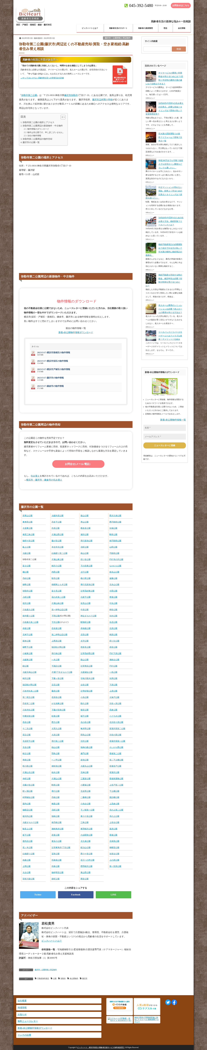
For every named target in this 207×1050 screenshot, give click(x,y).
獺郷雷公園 (114, 847)
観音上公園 (27, 829)
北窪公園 (84, 634)
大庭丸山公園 (86, 766)
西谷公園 (84, 879)
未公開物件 (74, 978)
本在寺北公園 (57, 547)
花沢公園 (26, 603)
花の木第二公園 (58, 597)
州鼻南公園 (56, 860)
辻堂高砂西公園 (87, 653)
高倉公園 (113, 710)
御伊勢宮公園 (57, 872)
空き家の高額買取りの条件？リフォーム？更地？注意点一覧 (170, 137)
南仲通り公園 (28, 616)
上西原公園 (56, 641)
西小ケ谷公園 (86, 854)
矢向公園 (113, 616)
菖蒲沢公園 (114, 772)
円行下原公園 (115, 653)
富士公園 (26, 566)
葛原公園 (113, 829)
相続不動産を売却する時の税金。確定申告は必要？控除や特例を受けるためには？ (164, 280)
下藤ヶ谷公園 (57, 678)
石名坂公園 (56, 628)
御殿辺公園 (27, 810)
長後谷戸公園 (115, 766)
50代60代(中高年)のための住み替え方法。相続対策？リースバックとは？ (170, 221)
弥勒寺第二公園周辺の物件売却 (37, 139)
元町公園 (55, 810)
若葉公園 (55, 835)
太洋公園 (84, 641)
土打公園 (84, 572)
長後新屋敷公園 (116, 778)
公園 (54, 978)
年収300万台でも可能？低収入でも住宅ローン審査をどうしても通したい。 (170, 164)
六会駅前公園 (86, 835)
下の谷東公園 (86, 566)
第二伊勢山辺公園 (59, 634)
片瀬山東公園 (57, 559)
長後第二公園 (115, 753)
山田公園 (113, 547)
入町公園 (26, 597)
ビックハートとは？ (90, 28)
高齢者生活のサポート (118, 28)
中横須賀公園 (28, 716)
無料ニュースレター (28, 1021)
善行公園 (55, 791)
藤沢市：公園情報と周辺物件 (118, 38)
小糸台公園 (85, 804)
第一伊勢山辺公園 (59, 609)
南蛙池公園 (56, 766)
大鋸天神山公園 (29, 672)
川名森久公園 (28, 609)
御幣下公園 (27, 647)
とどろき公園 (115, 716)
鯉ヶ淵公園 (27, 791)
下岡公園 (55, 616)
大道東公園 (27, 528)
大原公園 (55, 735)
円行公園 (113, 666)
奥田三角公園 (28, 534)
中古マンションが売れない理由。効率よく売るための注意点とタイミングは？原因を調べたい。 (164, 192)
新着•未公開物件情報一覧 (173, 420)
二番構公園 (85, 797)
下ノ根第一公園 (87, 810)
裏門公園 (84, 753)
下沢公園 (55, 622)
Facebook (75, 894)
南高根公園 (56, 822)
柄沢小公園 (56, 566)
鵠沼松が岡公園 (58, 647)
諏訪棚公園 (114, 797)
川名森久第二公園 (30, 622)
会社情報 (181, 28)
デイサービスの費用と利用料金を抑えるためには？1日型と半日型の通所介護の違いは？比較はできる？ (164, 78)
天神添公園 (114, 841)
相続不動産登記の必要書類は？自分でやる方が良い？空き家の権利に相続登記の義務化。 (164, 249)
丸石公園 (113, 622)
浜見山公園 (85, 603)
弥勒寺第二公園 (29, 95)
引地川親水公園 (87, 678)
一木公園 (55, 659)
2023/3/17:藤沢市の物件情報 (50, 378)
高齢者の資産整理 (145, 28)
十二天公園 (27, 728)
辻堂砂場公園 (86, 691)
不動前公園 (114, 553)
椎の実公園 (85, 578)
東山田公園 (85, 872)
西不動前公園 (115, 522)
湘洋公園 (84, 534)
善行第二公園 (57, 741)
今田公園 (113, 591)
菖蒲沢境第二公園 (117, 728)
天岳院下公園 (28, 741)
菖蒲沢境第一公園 (117, 741)
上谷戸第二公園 (116, 785)
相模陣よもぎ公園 (59, 584)
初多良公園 (85, 647)
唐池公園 (84, 760)
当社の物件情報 (34, 135)
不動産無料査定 (43, 978)
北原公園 (113, 628)
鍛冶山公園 (85, 847)
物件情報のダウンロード (38, 129)
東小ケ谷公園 (86, 816)
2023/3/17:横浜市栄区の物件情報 (52, 361)
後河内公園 (27, 816)
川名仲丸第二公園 (30, 691)
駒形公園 (55, 785)
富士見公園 (56, 591)
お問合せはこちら (180, 5)
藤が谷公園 (56, 541)
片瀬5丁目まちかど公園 (62, 672)
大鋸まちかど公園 (30, 822)
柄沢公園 (26, 678)
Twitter (37, 894)
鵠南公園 (55, 816)
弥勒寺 (63, 978)
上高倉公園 (114, 804)
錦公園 (25, 666)
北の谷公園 (85, 722)
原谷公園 (113, 647)
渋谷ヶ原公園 (115, 703)
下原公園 (113, 685)
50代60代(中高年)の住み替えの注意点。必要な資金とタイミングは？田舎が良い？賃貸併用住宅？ (164, 108)
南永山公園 (114, 572)
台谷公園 (84, 685)
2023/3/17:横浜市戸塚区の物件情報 (53, 369)
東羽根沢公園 (86, 829)
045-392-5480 (141, 5)
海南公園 (26, 760)
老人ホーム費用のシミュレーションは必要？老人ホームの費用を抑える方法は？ (170, 309)
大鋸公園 (26, 553)
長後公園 (113, 835)
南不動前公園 (115, 541)
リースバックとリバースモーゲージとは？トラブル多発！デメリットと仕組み (170, 335)
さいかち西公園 (116, 747)
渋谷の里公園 (115, 735)
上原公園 (113, 691)
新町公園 (55, 879)
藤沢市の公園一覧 (31, 142)
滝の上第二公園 (116, 810)
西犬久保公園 (115, 515)
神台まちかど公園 (88, 616)
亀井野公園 (85, 728)
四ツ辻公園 (114, 641)
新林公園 (26, 641)
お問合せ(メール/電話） (78, 464)
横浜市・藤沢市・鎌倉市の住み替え (44, 480)
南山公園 (84, 553)
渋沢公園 (84, 741)
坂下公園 (26, 835)
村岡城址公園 (28, 797)
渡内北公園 (27, 841)
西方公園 (55, 722)
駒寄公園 (113, 534)
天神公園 (84, 772)
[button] (61, 118)
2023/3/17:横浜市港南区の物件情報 (53, 352)
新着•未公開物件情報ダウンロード (75, 332)
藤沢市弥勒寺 (71, 95)
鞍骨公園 (55, 578)
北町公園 (84, 547)
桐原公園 (113, 634)
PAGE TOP (200, 1016)
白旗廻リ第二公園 (59, 553)
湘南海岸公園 (57, 829)
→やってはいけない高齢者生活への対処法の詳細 (42, 78)
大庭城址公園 (86, 672)
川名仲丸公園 (28, 710)
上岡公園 (26, 866)
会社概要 (22, 1000)
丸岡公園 (113, 678)
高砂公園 (26, 578)
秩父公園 (26, 753)
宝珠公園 (55, 854)
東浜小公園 (56, 841)
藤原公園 (55, 691)
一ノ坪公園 (56, 760)
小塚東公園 (27, 653)
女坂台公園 (114, 854)
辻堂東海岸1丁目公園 (61, 847)
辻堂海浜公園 (86, 666)
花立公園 (26, 735)
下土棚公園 (114, 791)
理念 (165, 28)
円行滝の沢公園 (116, 559)
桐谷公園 (113, 609)
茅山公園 (84, 522)
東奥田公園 (27, 522)
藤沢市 (84, 978)
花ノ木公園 (27, 847)
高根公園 (55, 797)
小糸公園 (84, 697)
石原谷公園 (56, 697)
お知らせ (22, 1014)
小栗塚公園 (85, 785)
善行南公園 (56, 653)
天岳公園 (26, 747)
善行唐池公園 (86, 541)
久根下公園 (85, 597)
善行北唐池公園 (87, 584)
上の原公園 (114, 860)
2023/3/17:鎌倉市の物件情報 (50, 386)
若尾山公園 (27, 515)
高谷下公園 (56, 522)
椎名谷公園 (85, 528)
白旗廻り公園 (28, 854)
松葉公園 (55, 716)
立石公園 (55, 685)
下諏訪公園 (56, 666)
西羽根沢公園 (86, 866)
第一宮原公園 (115, 866)
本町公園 (26, 778)
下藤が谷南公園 (58, 710)
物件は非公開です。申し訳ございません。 (46, 132)
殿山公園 (84, 659)
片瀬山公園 (56, 778)
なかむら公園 (115, 566)
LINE (113, 894)
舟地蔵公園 (85, 628)
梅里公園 (55, 804)
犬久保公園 (85, 841)
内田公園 (55, 572)
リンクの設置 (24, 1035)
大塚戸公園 (114, 697)
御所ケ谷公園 (28, 541)
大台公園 (26, 872)
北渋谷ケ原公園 (116, 722)
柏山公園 (55, 747)
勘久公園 (84, 703)
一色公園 (113, 672)
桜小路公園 (27, 766)
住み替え (35, 476)
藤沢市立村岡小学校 (102, 99)
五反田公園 (85, 791)
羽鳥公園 (55, 753)
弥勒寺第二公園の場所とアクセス (38, 122)
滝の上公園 (114, 816)
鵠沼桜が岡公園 (29, 685)
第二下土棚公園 (116, 760)
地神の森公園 (86, 747)
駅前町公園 (85, 622)
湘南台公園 (114, 659)
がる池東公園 (57, 703)
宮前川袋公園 (28, 879)
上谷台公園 (114, 822)
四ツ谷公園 (85, 559)
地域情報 (22, 1007)
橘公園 (25, 572)
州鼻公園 (55, 866)
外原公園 (55, 528)
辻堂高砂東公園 (87, 591)
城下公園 (84, 716)
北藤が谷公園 (28, 785)
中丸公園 (113, 603)
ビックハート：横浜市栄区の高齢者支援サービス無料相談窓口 (100, 1047)
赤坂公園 (26, 628)
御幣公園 (26, 584)
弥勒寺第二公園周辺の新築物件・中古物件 (43, 125)
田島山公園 (85, 735)
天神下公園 (27, 634)
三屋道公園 (85, 778)
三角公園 (84, 822)
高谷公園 (26, 722)
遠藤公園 (113, 578)
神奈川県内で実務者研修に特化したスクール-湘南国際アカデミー (146, 1019)
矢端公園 (113, 528)
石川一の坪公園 (87, 860)
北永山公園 (114, 584)
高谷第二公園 (28, 703)
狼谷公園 (84, 710)
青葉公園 (113, 597)
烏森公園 (26, 860)
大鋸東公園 (27, 659)
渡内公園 (26, 804)
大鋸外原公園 (57, 515)
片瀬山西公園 (57, 534)
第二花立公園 (28, 697)
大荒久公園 (56, 728)
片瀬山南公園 (57, 603)
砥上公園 (26, 547)
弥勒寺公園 (27, 591)
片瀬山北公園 (28, 772)
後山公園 (84, 515)
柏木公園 (55, 772)
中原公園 (84, 609)
